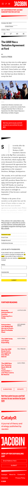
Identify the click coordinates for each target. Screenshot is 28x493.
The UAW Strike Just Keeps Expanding (7, 340)
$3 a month (5, 228)
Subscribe (7, 389)
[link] (9, 4)
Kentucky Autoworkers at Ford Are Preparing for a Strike (7, 314)
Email (3, 265)
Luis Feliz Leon (21, 310)
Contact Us (21, 474)
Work (8, 30)
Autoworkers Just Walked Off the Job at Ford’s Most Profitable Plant (7, 328)
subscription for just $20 (10, 12)
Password (5, 272)
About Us (12, 474)
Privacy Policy (20, 478)
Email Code (4, 237)
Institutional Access (7, 243)
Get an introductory (9, 10)
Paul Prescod (21, 349)
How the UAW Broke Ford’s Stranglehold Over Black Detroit (6, 353)
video (3, 183)
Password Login (6, 234)
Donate (20, 389)
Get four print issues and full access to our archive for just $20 (12, 125)
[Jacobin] (20, 4)
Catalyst (4, 474)
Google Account (6, 240)
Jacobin (19, 10)
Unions (3, 30)
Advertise (4, 478)
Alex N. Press (6, 57)
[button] (3, 4)
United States (9, 26)
